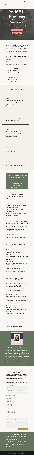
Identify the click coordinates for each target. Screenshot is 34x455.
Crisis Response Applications (9, 410)
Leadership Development (11, 405)
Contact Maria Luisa (17, 33)
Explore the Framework (17, 30)
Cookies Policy (25, 452)
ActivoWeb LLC (23, 453)
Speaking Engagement (11, 412)
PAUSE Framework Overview (10, 399)
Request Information (23, 429)
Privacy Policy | (20, 452)
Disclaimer (14, 453)
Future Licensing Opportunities (9, 415)
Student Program (10, 402)
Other (8, 416)
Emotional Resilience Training (10, 408)
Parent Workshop (10, 404)
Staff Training (9, 401)
